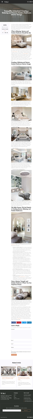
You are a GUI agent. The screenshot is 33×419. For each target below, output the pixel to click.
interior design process (22, 276)
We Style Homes (13, 244)
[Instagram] (29, 1)
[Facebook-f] (27, 1)
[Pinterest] (32, 1)
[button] (2, 2)
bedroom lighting (25, 53)
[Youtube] (30, 1)
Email (12, 343)
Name (12, 340)
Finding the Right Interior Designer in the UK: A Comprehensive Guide (8, 378)
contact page (19, 318)
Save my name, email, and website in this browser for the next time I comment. (21, 352)
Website (12, 347)
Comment (13, 329)
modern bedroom (14, 51)
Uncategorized (16, 8)
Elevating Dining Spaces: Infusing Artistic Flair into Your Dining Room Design (24, 378)
